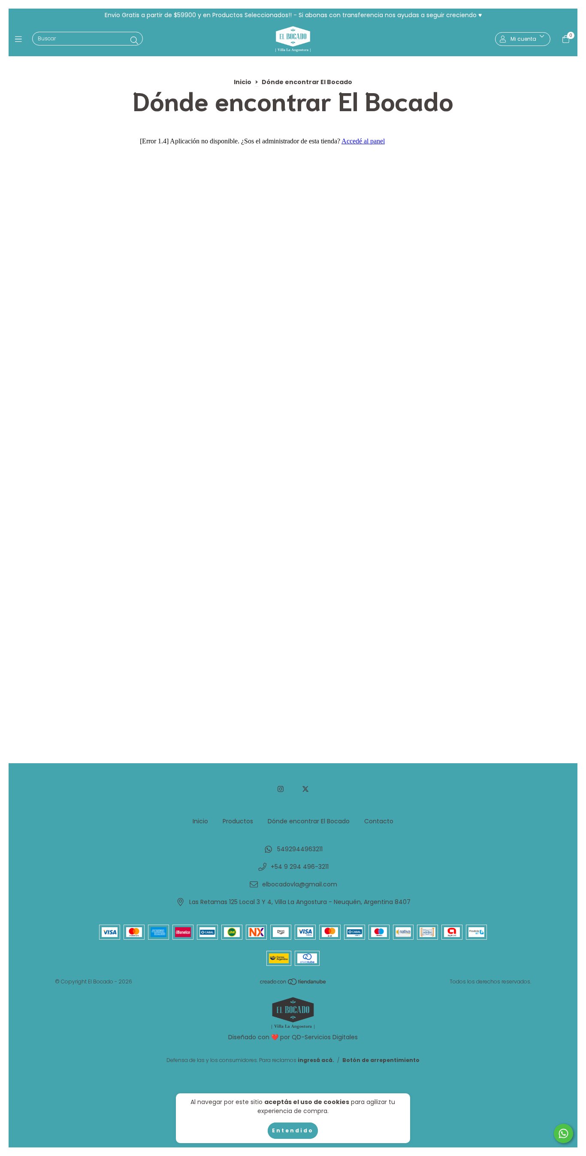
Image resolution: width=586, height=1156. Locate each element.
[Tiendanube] (293, 983)
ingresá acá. (316, 1060)
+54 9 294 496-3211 (300, 866)
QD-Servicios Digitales (325, 1037)
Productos (238, 821)
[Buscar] (134, 40)
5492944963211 (300, 849)
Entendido (293, 1130)
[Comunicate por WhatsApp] (563, 1133)
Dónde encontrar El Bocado (309, 821)
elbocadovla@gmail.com (299, 884)
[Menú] (20, 39)
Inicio (242, 82)
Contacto (378, 821)
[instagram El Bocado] (280, 789)
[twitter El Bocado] (305, 789)
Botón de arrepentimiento (381, 1060)
